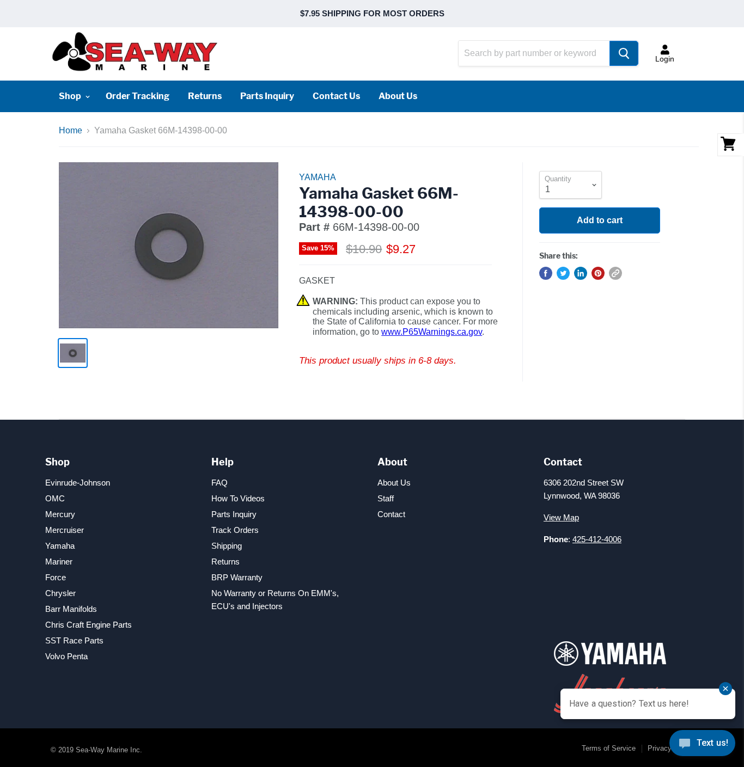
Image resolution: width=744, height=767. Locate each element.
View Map (561, 517)
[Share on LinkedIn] (580, 273)
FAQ (219, 482)
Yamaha (60, 545)
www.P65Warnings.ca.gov (431, 331)
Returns (205, 96)
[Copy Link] (615, 273)
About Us (398, 96)
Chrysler (60, 593)
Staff (385, 498)
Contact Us (336, 96)
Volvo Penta (66, 656)
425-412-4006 (596, 539)
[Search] (623, 53)
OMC (55, 498)
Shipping (226, 545)
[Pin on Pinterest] (598, 273)
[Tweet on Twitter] (563, 273)
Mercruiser (64, 530)
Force (55, 577)
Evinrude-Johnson (77, 482)
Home (70, 130)
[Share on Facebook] (545, 273)
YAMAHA (317, 177)
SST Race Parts (74, 640)
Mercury (60, 514)
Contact (391, 514)
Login (664, 58)
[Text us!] (702, 745)
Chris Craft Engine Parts (88, 624)
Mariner (58, 561)
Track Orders (235, 530)
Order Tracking (137, 96)
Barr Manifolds (71, 608)
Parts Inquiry (267, 96)
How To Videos (238, 498)
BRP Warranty (237, 577)
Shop (71, 96)
